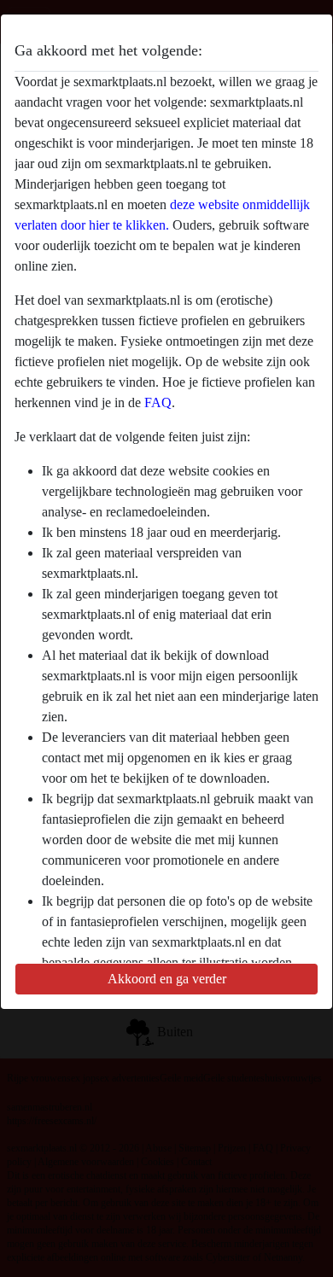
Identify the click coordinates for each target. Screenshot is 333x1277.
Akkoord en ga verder (167, 978)
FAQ (158, 402)
